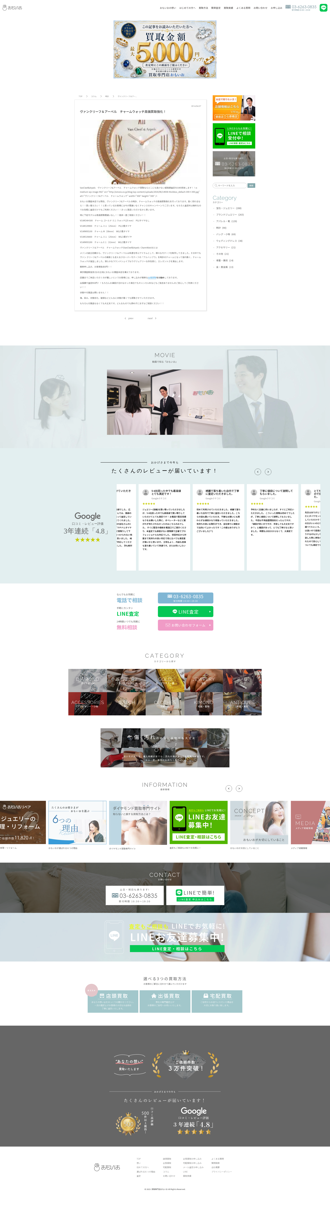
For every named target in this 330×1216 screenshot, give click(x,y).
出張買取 (152, 277)
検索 (251, 185)
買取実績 (228, 7)
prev (130, 318)
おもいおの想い (168, 7)
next (150, 318)
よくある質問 (243, 7)
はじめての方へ (187, 7)
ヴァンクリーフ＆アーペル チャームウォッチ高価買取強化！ (123, 111)
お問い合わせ (260, 7)
